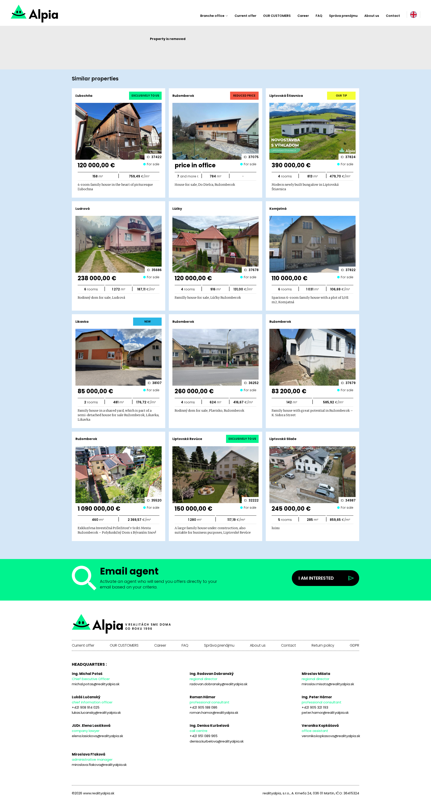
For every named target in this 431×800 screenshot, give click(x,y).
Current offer (245, 15)
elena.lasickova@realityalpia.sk (97, 736)
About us (371, 15)
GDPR (354, 645)
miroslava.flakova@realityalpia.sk (99, 764)
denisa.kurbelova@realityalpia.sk (217, 741)
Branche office (212, 15)
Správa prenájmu (343, 15)
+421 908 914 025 (85, 707)
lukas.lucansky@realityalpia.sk (96, 712)
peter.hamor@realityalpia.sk (325, 712)
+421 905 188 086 (203, 707)
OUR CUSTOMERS (277, 15)
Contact (393, 15)
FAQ (319, 15)
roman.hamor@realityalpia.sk (214, 712)
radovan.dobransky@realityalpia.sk (218, 684)
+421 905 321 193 (315, 707)
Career (303, 15)
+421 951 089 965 (204, 736)
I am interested (316, 578)
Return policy (323, 645)
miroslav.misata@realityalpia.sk (328, 684)
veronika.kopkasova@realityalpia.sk (331, 736)
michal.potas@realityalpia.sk (95, 684)
